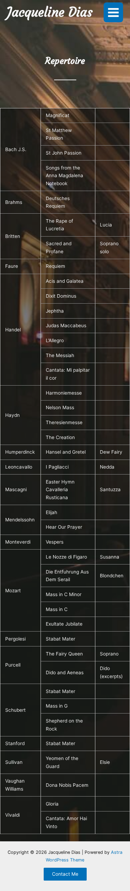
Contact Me (65, 874)
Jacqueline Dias (50, 12)
